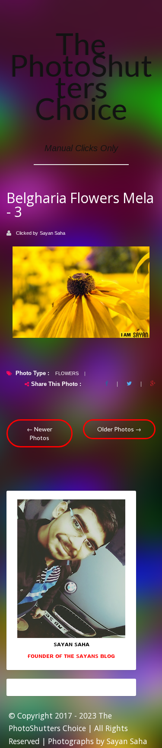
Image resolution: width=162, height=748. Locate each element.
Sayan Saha (52, 233)
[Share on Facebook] (106, 384)
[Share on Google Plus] (153, 384)
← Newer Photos (39, 433)
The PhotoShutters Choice (81, 75)
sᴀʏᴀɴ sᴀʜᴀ (71, 643)
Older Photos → (119, 429)
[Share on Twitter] (129, 384)
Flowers (67, 373)
